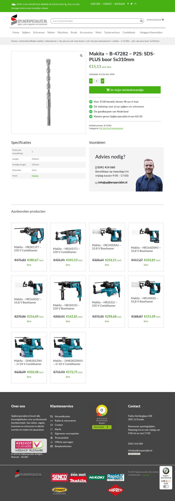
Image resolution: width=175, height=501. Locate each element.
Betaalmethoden (63, 446)
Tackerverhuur (112, 32)
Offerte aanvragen (63, 442)
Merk (98, 32)
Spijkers (26, 32)
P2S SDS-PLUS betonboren (98, 41)
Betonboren (51, 41)
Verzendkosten (62, 416)
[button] (81, 55)
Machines (63, 32)
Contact (107, 4)
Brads (74, 32)
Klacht (57, 429)
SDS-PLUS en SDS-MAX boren (71, 41)
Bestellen (120, 4)
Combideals (129, 32)
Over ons (95, 4)
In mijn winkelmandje (127, 90)
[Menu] (170, 467)
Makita (35, 176)
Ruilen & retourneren (65, 421)
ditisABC (146, 475)
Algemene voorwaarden (66, 433)
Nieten (51, 32)
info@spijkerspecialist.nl (112, 182)
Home (16, 32)
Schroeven (39, 32)
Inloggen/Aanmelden (151, 32)
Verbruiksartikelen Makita (31, 41)
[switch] (166, 486)
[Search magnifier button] (141, 21)
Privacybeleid (61, 438)
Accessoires (86, 32)
